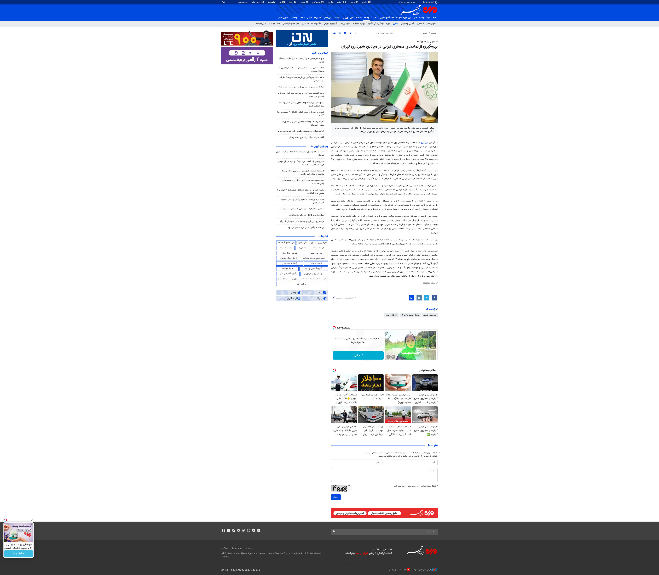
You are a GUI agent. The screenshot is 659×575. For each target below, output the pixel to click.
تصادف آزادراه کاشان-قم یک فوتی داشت (306, 215)
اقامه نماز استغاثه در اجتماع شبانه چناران (306, 137)
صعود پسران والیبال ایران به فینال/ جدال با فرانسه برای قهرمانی (300, 153)
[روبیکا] (238, 530)
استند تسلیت (285, 247)
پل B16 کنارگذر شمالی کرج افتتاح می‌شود (306, 227)
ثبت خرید (358, 355)
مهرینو (294, 279)
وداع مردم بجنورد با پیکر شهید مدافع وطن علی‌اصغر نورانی (301, 60)
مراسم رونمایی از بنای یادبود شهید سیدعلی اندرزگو (302, 221)
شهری (395, 23)
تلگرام (365, 2)
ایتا (280, 2)
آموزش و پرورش (330, 23)
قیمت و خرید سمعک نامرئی (314, 279)
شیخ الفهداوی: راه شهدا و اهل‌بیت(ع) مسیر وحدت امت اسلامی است (301, 104)
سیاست (337, 17)
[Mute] (393, 357)
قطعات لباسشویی (289, 263)
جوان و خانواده (359, 23)
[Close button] (31, 520)
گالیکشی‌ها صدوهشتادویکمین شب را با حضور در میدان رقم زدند (303, 123)
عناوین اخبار (431, 23)
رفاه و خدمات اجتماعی (311, 23)
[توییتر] (243, 530)
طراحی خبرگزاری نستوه (422, 569)
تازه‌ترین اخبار (320, 53)
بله (329, 2)
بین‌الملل (327, 17)
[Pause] (388, 357)
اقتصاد (359, 17)
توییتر (302, 2)
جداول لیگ (256, 2)
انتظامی (420, 23)
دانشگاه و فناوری (387, 17)
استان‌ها (317, 17)
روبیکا (291, 2)
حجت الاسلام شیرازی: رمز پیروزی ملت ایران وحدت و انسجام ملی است (301, 94)
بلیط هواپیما (287, 268)
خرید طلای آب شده (286, 242)
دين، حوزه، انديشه (404, 17)
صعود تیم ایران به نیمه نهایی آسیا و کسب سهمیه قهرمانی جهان (302, 201)
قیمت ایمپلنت (316, 263)
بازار (352, 17)
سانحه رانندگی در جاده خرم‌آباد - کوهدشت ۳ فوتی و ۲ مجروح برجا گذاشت (300, 191)
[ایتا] (223, 530)
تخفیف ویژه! (19, 553)
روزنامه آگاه (302, 284)
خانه (434, 17)
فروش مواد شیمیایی (288, 258)
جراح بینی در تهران (319, 242)
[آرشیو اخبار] (228, 530)
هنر (415, 17)
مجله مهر (294, 17)
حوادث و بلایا (274, 23)
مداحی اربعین (316, 253)
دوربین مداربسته (289, 253)
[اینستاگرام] (248, 530)
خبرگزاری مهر (422, 142)
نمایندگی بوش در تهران (314, 273)
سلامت (375, 17)
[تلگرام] (258, 530)
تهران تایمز (282, 279)
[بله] (253, 530)
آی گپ (340, 2)
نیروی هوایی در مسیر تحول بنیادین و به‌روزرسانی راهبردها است (303, 182)
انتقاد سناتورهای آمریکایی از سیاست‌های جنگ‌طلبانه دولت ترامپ (302, 79)
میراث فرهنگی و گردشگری (379, 23)
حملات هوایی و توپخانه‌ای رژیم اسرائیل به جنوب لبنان (301, 87)
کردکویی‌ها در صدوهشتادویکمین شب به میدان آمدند (301, 131)
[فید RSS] (233, 530)
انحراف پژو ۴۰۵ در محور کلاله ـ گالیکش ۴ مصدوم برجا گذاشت (300, 113)
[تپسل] (334, 327)
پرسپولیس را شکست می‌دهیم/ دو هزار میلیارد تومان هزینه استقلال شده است (301, 163)
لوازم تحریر (302, 242)
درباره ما (249, 548)
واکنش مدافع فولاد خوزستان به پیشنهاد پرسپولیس (302, 209)
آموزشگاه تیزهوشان (313, 268)
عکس (309, 17)
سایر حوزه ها (261, 23)
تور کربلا (302, 247)
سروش (352, 2)
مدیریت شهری (429, 315)
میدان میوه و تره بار (410, 315)
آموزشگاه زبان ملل (288, 273)
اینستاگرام (316, 2)
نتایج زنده (271, 2)
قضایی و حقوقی (407, 23)
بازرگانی (224, 548)
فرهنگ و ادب (424, 17)
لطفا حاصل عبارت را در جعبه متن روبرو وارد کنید (416, 486)
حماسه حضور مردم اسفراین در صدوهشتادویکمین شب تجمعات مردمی (300, 69)
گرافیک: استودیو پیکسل (398, 569)
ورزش (345, 17)
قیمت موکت (318, 247)
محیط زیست (345, 23)
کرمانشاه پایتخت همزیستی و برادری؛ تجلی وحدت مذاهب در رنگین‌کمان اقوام (302, 172)
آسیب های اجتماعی (291, 23)
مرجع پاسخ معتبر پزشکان (314, 258)
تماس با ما (236, 548)
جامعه (366, 17)
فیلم (303, 17)
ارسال (335, 497)
